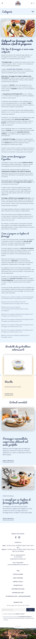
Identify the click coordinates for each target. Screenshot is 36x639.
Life (20, 626)
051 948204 (20, 551)
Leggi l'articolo (8, 461)
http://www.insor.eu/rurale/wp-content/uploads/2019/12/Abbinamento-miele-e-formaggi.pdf (15, 308)
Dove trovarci (18, 578)
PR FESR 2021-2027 (18, 592)
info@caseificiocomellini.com (18, 559)
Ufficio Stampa (18, 574)
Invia (30, 610)
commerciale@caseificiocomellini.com (18, 564)
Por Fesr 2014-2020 (18, 589)
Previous (1, 375)
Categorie (7, 11)
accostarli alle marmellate (15, 69)
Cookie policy (18, 585)
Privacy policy (18, 581)
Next (35, 375)
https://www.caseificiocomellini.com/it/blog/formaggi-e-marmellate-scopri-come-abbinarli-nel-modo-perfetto (17, 297)
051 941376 (19, 557)
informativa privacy (25, 616)
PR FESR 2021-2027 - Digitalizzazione (18, 596)
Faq (18, 570)
